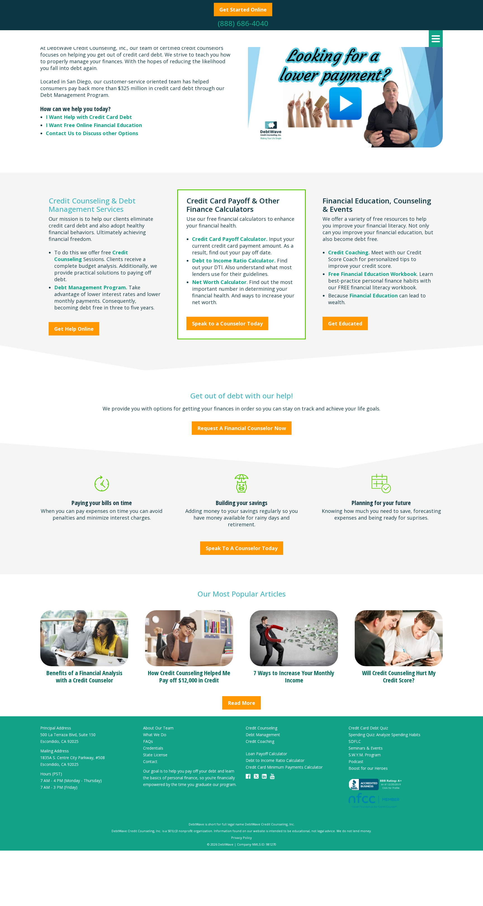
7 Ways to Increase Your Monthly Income (294, 676)
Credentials (153, 748)
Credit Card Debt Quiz (368, 728)
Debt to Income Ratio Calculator (275, 760)
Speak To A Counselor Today (242, 548)
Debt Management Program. (90, 287)
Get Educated (345, 323)
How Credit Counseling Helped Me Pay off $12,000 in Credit (189, 676)
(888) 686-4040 (243, 23)
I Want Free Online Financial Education (94, 125)
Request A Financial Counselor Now (241, 428)
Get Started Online (243, 9)
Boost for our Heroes (368, 768)
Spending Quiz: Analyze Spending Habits (384, 734)
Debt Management (263, 734)
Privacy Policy (241, 837)
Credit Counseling (261, 728)
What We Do (154, 734)
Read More (241, 703)
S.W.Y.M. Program (365, 754)
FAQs (148, 741)
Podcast (356, 761)
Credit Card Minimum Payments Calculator (284, 767)
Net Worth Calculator (219, 282)
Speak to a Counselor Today (227, 323)
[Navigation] (436, 38)
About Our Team (158, 728)
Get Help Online (74, 328)
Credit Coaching (260, 741)
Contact (150, 761)
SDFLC (355, 741)
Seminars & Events (366, 748)
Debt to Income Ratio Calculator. (234, 260)
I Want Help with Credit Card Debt (89, 117)
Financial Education (373, 295)
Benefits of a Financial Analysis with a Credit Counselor (84, 676)
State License (155, 754)
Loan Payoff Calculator (266, 753)
